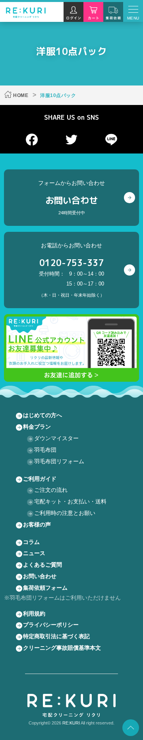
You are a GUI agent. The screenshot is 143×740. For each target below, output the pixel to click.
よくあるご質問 (42, 564)
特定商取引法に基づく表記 (56, 636)
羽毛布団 (45, 450)
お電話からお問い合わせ (71, 269)
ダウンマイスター (56, 438)
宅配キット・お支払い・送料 (70, 501)
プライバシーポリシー (51, 625)
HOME (20, 95)
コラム (31, 542)
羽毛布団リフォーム (59, 461)
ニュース (34, 553)
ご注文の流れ (51, 490)
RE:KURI (71, 723)
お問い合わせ (39, 576)
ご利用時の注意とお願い (64, 513)
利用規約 (34, 613)
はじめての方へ (42, 415)
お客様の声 (37, 524)
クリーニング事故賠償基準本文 (62, 648)
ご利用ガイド (39, 479)
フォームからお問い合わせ (71, 197)
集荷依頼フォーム (45, 588)
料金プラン (37, 426)
